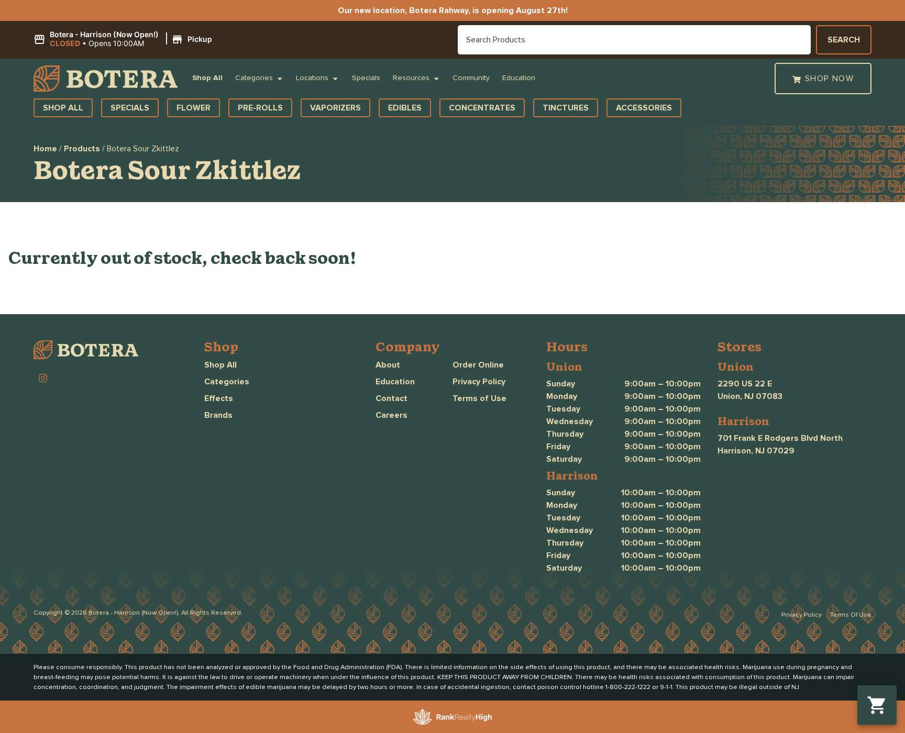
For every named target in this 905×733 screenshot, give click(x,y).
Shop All (207, 78)
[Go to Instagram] (43, 378)
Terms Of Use (850, 615)
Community (471, 78)
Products (82, 149)
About (388, 365)
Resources (411, 78)
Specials (366, 78)
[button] (124, 39)
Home (45, 149)
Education (518, 78)
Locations (312, 78)
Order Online (478, 365)
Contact (391, 398)
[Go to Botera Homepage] (106, 78)
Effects (218, 398)
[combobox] (634, 39)
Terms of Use (479, 398)
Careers (391, 415)
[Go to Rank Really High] (452, 717)
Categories (254, 78)
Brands (218, 415)
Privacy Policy (478, 381)
